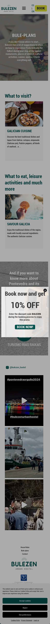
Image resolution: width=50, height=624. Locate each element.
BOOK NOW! (25, 327)
